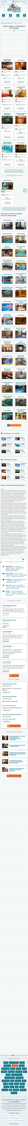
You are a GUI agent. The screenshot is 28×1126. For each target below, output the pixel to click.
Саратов (22, 1084)
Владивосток (7, 1065)
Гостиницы (9, 595)
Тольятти (6, 1087)
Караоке (8, 592)
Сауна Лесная (21, 315)
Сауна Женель (21, 142)
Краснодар (11, 1071)
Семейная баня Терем (21, 87)
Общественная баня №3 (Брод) (7, 143)
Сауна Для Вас (21, 233)
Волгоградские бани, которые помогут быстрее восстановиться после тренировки (17, 737)
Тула (17, 1087)
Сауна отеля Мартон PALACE (7, 315)
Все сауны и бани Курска (7, 23)
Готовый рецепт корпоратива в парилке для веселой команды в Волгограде (17, 754)
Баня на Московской (7, 247)
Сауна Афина (20, 60)
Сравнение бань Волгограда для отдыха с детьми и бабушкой (16, 769)
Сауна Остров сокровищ (7, 342)
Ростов (5, 1084)
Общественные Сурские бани (10, 444)
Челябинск (23, 1090)
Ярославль (14, 1093)
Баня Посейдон (21, 220)
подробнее (7, 82)
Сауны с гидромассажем (12, 588)
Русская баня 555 (23, 444)
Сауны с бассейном (18, 585)
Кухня (7, 594)
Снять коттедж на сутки (17, 576)
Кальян (13, 594)
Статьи (22, 1118)
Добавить (24, 1)
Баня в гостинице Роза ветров (21, 328)
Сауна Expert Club (7, 274)
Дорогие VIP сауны (11, 582)
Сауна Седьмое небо (21, 247)
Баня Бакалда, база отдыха (20, 288)
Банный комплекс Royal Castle (21, 114)
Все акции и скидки (14, 726)
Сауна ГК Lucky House (21, 369)
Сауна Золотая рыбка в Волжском (11, 714)
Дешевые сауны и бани (19, 579)
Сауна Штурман (20, 260)
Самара (16, 1084)
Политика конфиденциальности (14, 1110)
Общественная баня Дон (10, 437)
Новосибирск (5, 1080)
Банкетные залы (21, 594)
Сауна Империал (23, 476)
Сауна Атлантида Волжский (7, 396)
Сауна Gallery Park (7, 356)
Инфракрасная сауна (11, 570)
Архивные (6, 1118)
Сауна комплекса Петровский (7, 260)
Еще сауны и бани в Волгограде (14, 171)
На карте (18, 17)
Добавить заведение (15, 1118)
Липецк (8, 1074)
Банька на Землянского (7, 328)
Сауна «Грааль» (7, 180)
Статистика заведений (18, 1120)
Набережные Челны (17, 1074)
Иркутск (19, 1068)
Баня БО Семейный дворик (7, 383)
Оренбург (18, 1080)
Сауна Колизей (7, 220)
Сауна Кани (7, 87)
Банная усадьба (7, 301)
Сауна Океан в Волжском (7, 114)
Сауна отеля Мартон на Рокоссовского (21, 356)
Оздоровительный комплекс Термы (7, 288)
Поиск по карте (5, 1115)
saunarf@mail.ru (16, 1101)
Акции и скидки (8, 1120)
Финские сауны (10, 567)
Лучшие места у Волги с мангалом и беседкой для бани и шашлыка (16, 761)
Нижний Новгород (9, 1077)
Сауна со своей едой (16, 591)
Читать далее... (6, 613)
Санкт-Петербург (14, 1062)
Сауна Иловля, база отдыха (20, 301)
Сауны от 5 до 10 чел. (11, 575)
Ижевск (13, 1068)
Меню (3, 17)
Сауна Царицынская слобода (21, 342)
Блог (25, 1115)
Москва (6, 1062)
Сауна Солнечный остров (9, 683)
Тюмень (22, 1087)
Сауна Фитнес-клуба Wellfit (7, 60)
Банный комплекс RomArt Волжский (21, 383)
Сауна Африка (7, 410)
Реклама (20, 1115)
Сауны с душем (21, 586)
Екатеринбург (5, 1068)
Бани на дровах (15, 569)
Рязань (11, 1084)
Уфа (10, 1090)
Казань (24, 1068)
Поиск (24, 17)
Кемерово (4, 1071)
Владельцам (17, 1)
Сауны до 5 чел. (19, 573)
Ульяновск (4, 1090)
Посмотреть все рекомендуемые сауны (14, 209)
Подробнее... (6, 692)
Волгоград (14, 1065)
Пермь (24, 1080)
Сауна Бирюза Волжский (23, 451)
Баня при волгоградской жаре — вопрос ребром (17, 745)
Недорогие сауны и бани (13, 580)
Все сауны (10, 17)
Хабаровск (16, 1090)
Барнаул (22, 1062)
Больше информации (15, 776)
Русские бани (17, 566)
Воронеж (21, 1065)
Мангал (21, 592)
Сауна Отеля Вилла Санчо (20, 274)
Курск (25, 1071)
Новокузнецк (19, 1077)
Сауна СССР (21, 396)
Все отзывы (15, 675)
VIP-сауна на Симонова (7, 369)
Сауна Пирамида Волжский (21, 410)
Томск (12, 1087)
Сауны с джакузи (10, 586)
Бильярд (14, 592)
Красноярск (19, 1071)
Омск (12, 1080)
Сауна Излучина (7, 233)
